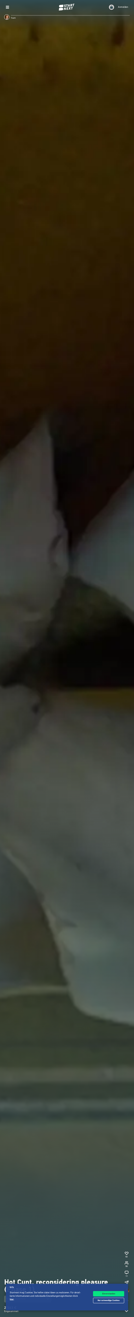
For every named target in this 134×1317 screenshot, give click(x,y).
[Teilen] (126, 1283)
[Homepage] (67, 7)
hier (12, 1299)
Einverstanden (108, 1294)
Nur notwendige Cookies (109, 1301)
